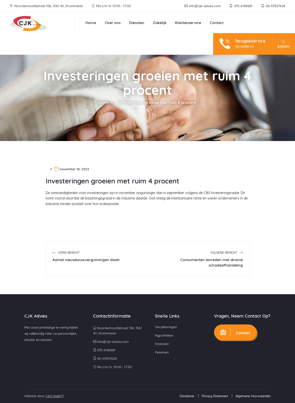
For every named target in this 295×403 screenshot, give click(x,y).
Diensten (136, 22)
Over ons (113, 22)
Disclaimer (187, 396)
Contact (217, 22)
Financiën (162, 344)
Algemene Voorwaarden (253, 396)
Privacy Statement (215, 396)
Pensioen (162, 352)
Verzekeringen (166, 327)
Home (91, 22)
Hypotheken (164, 335)
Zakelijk (160, 22)
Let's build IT (55, 396)
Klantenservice (188, 22)
